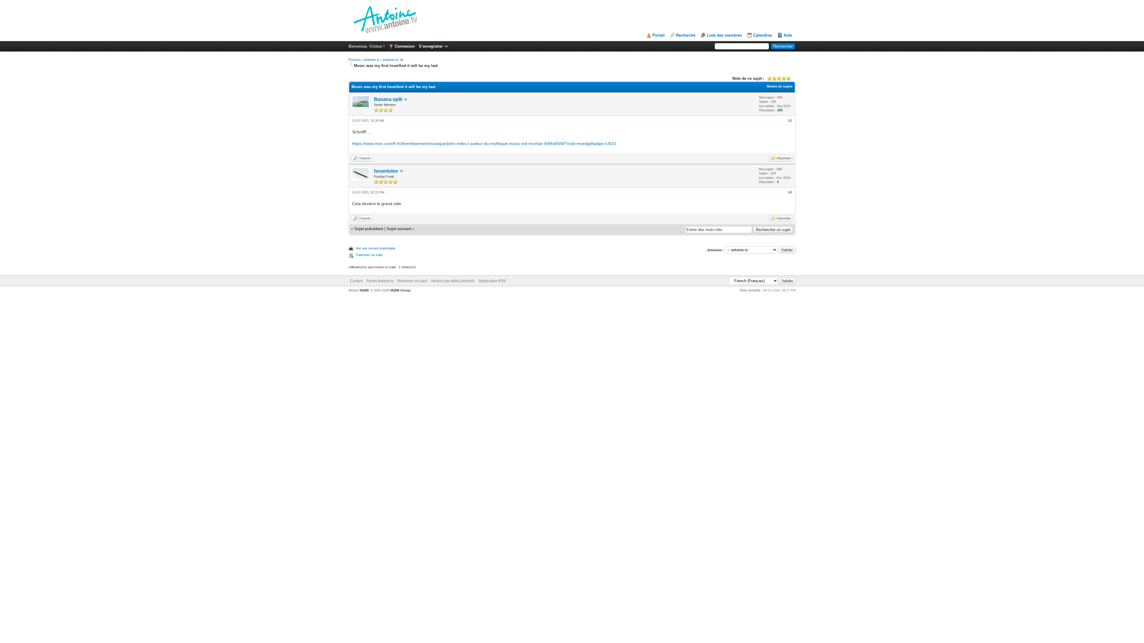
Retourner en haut (412, 281)
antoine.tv (372, 60)
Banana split (388, 99)
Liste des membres (724, 35)
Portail (658, 35)
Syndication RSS (492, 281)
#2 (790, 192)
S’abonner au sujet (369, 255)
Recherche (685, 35)
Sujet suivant (399, 229)
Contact (356, 281)
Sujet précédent (368, 229)
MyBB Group (400, 290)
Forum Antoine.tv (380, 281)
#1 (790, 120)
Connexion (405, 46)
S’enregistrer (431, 46)
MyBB (364, 290)
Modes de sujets (779, 86)
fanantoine (386, 171)
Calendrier (762, 35)
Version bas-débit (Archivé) (453, 281)
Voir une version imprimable (375, 248)
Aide (788, 35)
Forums (355, 60)
